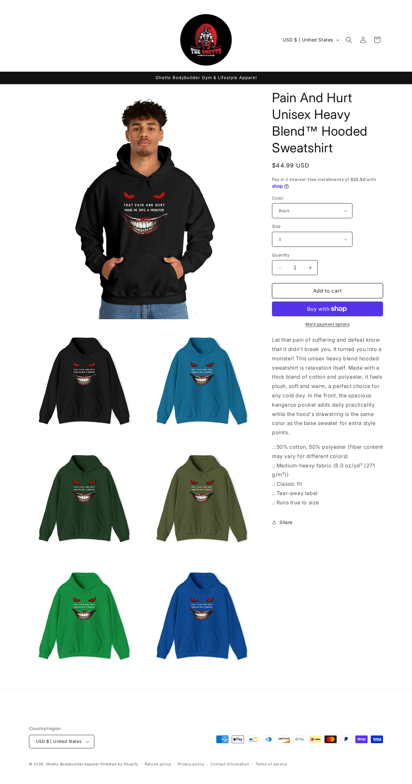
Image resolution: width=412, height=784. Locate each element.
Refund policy (158, 764)
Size (276, 226)
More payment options (327, 324)
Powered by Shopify (119, 764)
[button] (349, 40)
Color (278, 198)
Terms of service (271, 764)
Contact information (230, 764)
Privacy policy (191, 764)
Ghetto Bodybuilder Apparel (72, 764)
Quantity (280, 254)
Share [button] (286, 522)
